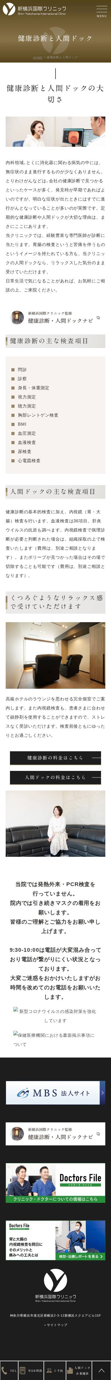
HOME (38, 57)
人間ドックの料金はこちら (55, 777)
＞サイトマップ (55, 1325)
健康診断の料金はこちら (55, 758)
